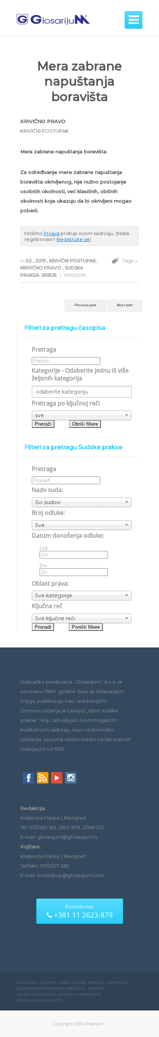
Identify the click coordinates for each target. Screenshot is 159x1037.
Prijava (52, 233)
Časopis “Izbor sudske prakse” (72, 982)
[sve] (82, 415)
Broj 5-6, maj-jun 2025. (40, 1000)
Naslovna (27, 982)
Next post (125, 305)
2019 (41, 260)
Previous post (85, 305)
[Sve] (82, 525)
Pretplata (117, 982)
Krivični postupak (73, 260)
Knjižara (76, 988)
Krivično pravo (41, 267)
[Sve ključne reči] (82, 618)
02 (29, 260)
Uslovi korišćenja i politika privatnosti (59, 994)
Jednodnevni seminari (41, 988)
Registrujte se (73, 239)
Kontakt (96, 988)
